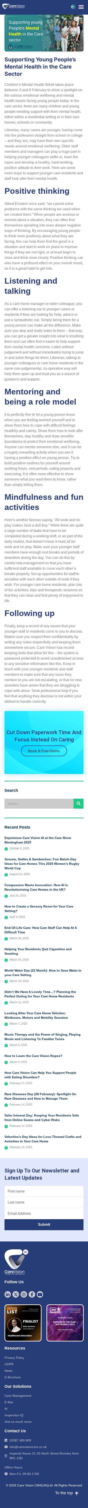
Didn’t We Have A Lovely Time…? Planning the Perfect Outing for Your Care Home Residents (40, 994)
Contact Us (15, 1431)
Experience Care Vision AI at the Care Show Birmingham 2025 (38, 840)
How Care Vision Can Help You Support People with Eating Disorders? (40, 1075)
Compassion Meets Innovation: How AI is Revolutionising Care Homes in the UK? (36, 887)
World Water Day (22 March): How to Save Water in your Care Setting (43, 973)
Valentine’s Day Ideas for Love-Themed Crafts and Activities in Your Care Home (43, 1139)
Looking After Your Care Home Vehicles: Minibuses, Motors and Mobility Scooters (36, 1015)
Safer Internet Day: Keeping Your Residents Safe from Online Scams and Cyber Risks (42, 1118)
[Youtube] (40, 1294)
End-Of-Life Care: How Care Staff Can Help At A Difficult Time (41, 930)
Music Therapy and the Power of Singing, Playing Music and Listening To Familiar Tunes (43, 1037)
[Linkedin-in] (8, 1294)
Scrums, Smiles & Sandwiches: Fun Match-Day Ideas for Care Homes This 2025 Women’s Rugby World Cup (42, 863)
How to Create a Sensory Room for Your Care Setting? (39, 909)
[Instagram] (24, 1294)
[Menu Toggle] (81, 7)
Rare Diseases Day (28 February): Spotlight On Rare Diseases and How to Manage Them (40, 1096)
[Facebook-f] (32, 1294)
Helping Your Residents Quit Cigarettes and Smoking (38, 951)
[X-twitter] (15, 1294)
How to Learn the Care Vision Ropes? (33, 1056)
